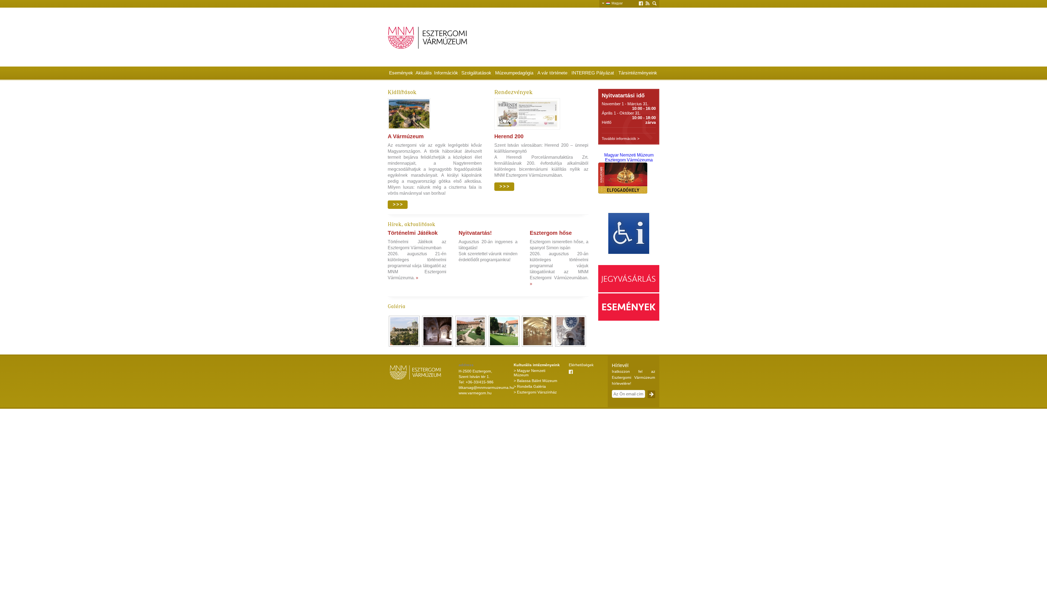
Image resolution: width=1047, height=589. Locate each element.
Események (401, 73)
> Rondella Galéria (530, 386)
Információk (446, 73)
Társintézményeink (637, 73)
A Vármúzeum (406, 136)
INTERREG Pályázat (592, 73)
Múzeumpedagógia (514, 73)
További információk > (620, 138)
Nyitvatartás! (475, 233)
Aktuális (424, 73)
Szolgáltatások (476, 73)
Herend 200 (509, 136)
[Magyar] (609, 3)
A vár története (552, 73)
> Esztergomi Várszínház (535, 392)
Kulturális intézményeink (537, 365)
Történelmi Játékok (413, 233)
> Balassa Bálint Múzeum (535, 380)
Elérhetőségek (581, 365)
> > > (397, 204)
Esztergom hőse (551, 233)
